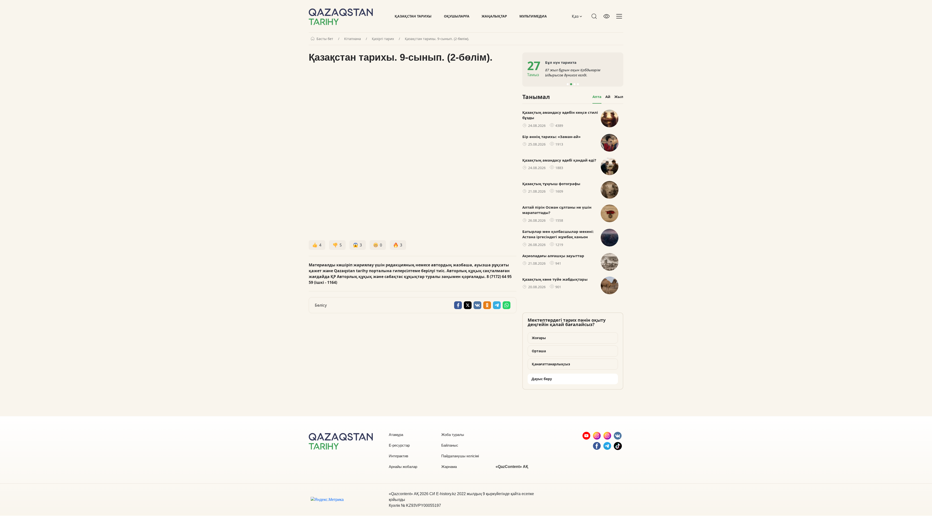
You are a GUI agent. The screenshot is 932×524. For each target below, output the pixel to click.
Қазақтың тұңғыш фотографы (551, 183)
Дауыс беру (542, 379)
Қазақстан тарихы (413, 16)
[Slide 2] (571, 84)
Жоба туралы (452, 435)
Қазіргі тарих (383, 39)
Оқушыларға (456, 16)
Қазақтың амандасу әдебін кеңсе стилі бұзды (560, 115)
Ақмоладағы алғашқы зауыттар (553, 255)
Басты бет (324, 39)
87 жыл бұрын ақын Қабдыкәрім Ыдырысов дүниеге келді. (572, 72)
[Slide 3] (574, 84)
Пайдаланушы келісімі (460, 456)
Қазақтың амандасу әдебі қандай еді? (559, 160)
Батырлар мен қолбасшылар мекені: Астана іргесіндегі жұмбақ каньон (558, 234)
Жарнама (449, 467)
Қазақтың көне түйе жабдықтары (555, 279)
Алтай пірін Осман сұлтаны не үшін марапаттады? (556, 210)
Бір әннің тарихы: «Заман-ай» (551, 136)
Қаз (576, 16)
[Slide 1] (568, 84)
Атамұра (396, 435)
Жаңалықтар (494, 16)
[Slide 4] (578, 84)
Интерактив (398, 456)
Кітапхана (352, 39)
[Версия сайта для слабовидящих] (606, 16)
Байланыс (449, 445)
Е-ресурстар (399, 445)
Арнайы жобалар (403, 467)
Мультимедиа (533, 16)
